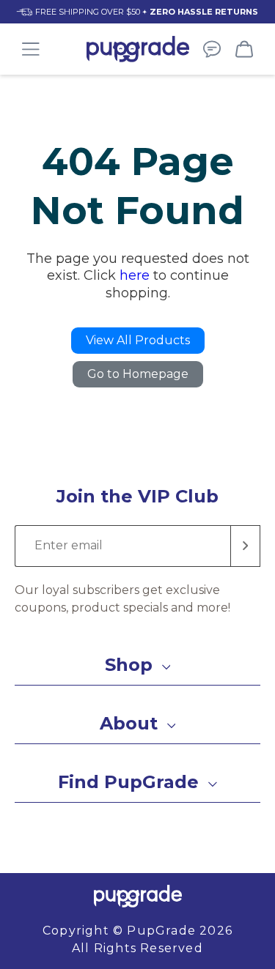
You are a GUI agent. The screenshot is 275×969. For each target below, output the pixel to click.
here (135, 275)
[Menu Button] (31, 49)
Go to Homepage (137, 374)
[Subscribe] (245, 545)
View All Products (138, 340)
